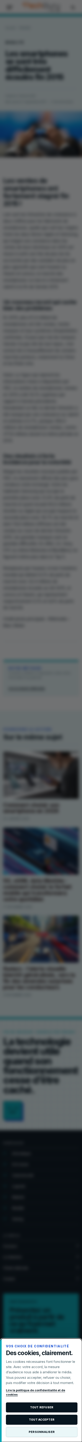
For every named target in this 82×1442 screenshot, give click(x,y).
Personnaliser (42, 1432)
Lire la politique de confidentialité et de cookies (35, 1392)
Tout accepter (41, 1419)
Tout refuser (42, 1407)
